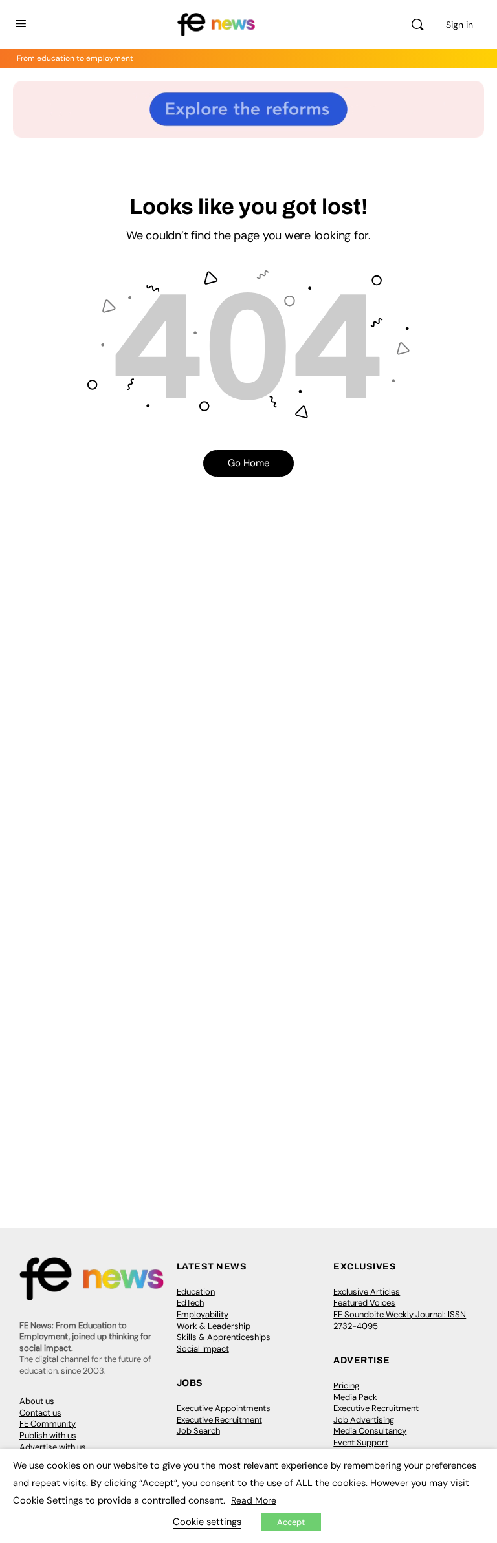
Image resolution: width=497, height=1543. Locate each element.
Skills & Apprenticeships (224, 1337)
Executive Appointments (224, 1408)
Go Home (249, 463)
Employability (202, 1314)
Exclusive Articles (366, 1291)
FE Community (47, 1423)
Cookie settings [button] (207, 1521)
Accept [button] (291, 1521)
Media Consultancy (369, 1430)
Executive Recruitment (219, 1419)
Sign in (459, 24)
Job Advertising (363, 1419)
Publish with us (47, 1435)
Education (196, 1291)
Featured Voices (364, 1302)
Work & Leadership (213, 1326)
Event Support (360, 1442)
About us (36, 1401)
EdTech (190, 1302)
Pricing (346, 1385)
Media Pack (355, 1397)
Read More (253, 1500)
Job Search (198, 1430)
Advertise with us (52, 1446)
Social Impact (203, 1348)
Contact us (40, 1412)
